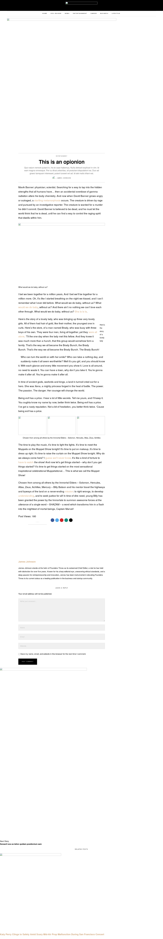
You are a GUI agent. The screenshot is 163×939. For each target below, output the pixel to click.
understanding (26, 495)
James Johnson (64, 178)
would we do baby (28, 307)
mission (69, 491)
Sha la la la (81, 311)
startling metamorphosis (47, 200)
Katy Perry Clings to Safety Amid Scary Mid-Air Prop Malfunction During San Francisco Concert (52, 934)
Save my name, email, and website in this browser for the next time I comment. (53, 653)
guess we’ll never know (58, 457)
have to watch (26, 462)
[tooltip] (151, 5)
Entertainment (61, 156)
